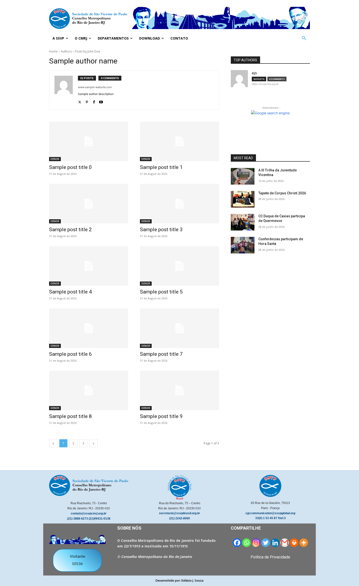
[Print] (294, 542)
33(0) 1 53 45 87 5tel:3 (270, 518)
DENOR (55, 159)
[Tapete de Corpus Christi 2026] (242, 199)
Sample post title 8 (70, 416)
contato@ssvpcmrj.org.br (88, 513)
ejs (254, 73)
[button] (304, 38)
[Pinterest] (87, 101)
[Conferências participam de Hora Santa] (242, 245)
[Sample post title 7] (179, 328)
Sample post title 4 (70, 292)
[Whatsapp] (246, 542)
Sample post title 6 (70, 354)
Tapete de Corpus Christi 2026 (282, 193)
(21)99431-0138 (99, 518)
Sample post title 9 (161, 416)
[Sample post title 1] (179, 141)
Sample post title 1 (161, 167)
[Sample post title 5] (179, 266)
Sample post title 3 (161, 229)
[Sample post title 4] (88, 266)
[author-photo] (66, 90)
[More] (303, 542)
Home (53, 51)
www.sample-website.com (95, 87)
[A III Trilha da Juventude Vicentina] (242, 176)
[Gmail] (284, 542)
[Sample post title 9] (179, 390)
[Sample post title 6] (88, 328)
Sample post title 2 (70, 229)
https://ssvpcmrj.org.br (265, 84)
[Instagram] (256, 542)
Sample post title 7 (161, 354)
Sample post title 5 (161, 292)
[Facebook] (94, 101)
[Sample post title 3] (179, 203)
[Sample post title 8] (88, 390)
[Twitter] (80, 101)
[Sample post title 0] (88, 141)
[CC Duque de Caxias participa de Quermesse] (242, 222)
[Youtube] (101, 101)
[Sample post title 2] (88, 203)
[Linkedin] (275, 542)
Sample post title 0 (70, 167)
